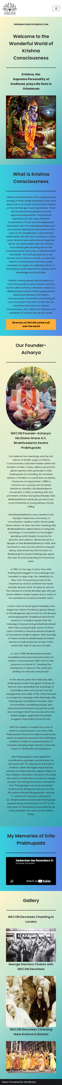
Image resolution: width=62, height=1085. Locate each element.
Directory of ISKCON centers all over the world (31, 324)
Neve (5, 1082)
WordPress (30, 1082)
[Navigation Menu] (56, 8)
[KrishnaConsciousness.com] (9, 8)
